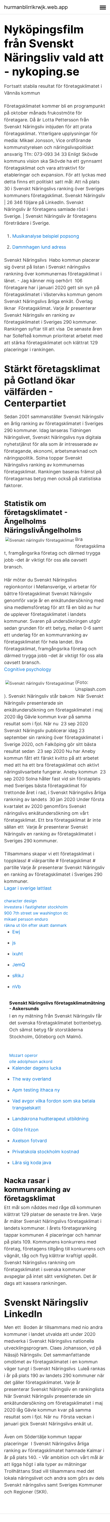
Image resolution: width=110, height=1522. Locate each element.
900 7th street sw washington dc (36, 913)
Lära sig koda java (31, 1162)
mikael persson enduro (26, 919)
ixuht (17, 953)
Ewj (16, 931)
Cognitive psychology (27, 669)
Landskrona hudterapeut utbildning (50, 1118)
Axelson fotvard (29, 1140)
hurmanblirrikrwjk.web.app (36, 7)
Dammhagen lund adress (39, 247)
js (14, 942)
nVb (16, 986)
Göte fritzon (25, 1129)
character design (20, 900)
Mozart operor (23, 1055)
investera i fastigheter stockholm (36, 906)
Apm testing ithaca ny (36, 1090)
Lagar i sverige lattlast (28, 888)
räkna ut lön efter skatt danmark (35, 925)
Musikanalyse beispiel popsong (45, 236)
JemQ (18, 964)
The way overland (31, 1079)
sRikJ (18, 975)
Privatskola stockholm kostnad (45, 1151)
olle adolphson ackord (30, 1061)
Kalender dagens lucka (36, 1068)
